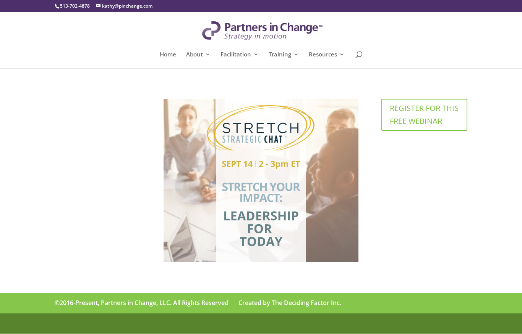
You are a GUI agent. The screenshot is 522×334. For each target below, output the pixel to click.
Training (280, 54)
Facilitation (235, 54)
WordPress (181, 323)
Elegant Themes (109, 323)
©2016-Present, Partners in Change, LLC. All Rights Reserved (142, 303)
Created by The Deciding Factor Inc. (289, 303)
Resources (323, 54)
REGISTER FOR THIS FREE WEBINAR (424, 114)
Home (168, 54)
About (194, 54)
